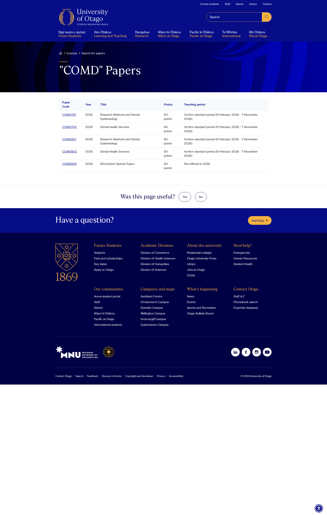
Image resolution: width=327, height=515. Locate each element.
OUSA (191, 275)
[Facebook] (246, 352)
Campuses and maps (158, 289)
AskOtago (258, 220)
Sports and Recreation (201, 307)
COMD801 (69, 139)
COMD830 (69, 163)
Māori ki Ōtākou (104, 313)
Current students (209, 4)
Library (253, 4)
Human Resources (245, 258)
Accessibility (176, 376)
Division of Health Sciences (158, 258)
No (201, 196)
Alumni (239, 4)
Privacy (161, 376)
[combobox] (234, 17)
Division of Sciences (153, 269)
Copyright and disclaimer (139, 376)
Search (79, 376)
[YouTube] (267, 352)
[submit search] (267, 17)
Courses (71, 53)
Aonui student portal (107, 296)
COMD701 (69, 114)
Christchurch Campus (155, 301)
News (190, 296)
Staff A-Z (239, 296)
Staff (227, 4)
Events (191, 301)
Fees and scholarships (108, 258)
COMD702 (69, 126)
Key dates (100, 263)
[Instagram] (256, 352)
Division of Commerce (155, 252)
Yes (185, 196)
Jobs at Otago (196, 269)
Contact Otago (246, 289)
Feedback (92, 376)
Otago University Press (201, 258)
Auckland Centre (151, 296)
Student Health (243, 263)
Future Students (107, 246)
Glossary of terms (111, 376)
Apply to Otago (104, 269)
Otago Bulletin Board (200, 313)
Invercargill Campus (153, 318)
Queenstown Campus (154, 324)
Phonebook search (246, 301)
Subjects (99, 252)
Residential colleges (199, 252)
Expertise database (246, 307)
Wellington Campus (153, 313)
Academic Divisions (157, 246)
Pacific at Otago (104, 318)
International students (108, 324)
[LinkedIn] (235, 352)
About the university (204, 246)
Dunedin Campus (152, 307)
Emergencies (242, 252)
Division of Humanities (155, 263)
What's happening (202, 289)
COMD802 (69, 151)
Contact (267, 4)
